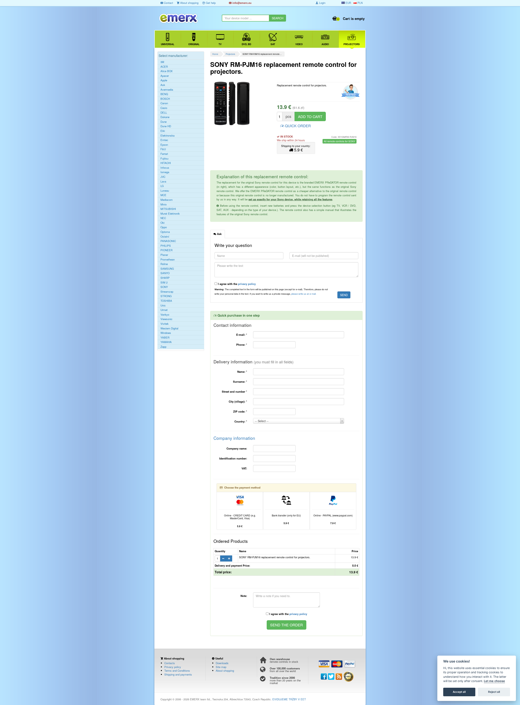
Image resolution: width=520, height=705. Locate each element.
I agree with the (236, 284)
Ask (162, 85)
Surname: (240, 381)
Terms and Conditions (177, 670)
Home (215, 53)
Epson (164, 144)
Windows (165, 333)
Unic (163, 305)
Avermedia (166, 89)
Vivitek (164, 323)
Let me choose (494, 681)
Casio (163, 108)
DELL (163, 112)
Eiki (162, 131)
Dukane (164, 117)
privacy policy (247, 284)
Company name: (236, 448)
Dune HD (165, 126)
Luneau (164, 190)
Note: (243, 596)
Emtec (164, 140)
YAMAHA (166, 342)
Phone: (241, 345)
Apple (163, 80)
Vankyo (164, 314)
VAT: (244, 468)
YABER (164, 337)
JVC (162, 176)
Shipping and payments (178, 674)
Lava (163, 181)
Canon (164, 103)
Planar (164, 254)
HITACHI (165, 163)
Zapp (163, 346)
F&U (163, 149)
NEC (163, 218)
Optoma (165, 232)
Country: (240, 421)
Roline (164, 264)
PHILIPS (165, 245)
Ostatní (164, 236)
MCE (163, 195)
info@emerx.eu (241, 3)
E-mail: (241, 335)
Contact (168, 3)
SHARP (165, 277)
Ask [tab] (219, 234)
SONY (164, 287)
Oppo (163, 227)
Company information (234, 438)
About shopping (188, 3)
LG (162, 186)
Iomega (164, 172)
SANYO (165, 273)
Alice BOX (166, 71)
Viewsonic (166, 319)
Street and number (234, 391)
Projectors (230, 53)
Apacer (164, 75)
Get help (210, 3)
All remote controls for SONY (339, 141)
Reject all (494, 692)
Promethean (167, 259)
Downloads (222, 663)
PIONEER (166, 250)
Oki (162, 222)
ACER (164, 66)
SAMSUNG (167, 268)
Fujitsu (164, 158)
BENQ (164, 94)
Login (321, 3)
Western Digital (169, 328)
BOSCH (165, 98)
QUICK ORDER (297, 125)
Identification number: (233, 458)
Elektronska (167, 135)
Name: (242, 372)
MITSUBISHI (168, 209)
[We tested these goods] (350, 91)
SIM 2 (164, 282)
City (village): (238, 401)
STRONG (166, 296)
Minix (163, 204)
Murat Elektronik (170, 213)
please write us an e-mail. (303, 293)
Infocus (164, 167)
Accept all (459, 692)
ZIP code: (240, 411)
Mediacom (166, 199)
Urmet (164, 310)
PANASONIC (168, 241)
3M (162, 62)
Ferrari (164, 153)
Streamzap (166, 291)
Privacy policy (172, 667)
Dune (163, 121)
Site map (221, 667)
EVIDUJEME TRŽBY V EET (289, 699)
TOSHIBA (166, 300)
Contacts (169, 663)
